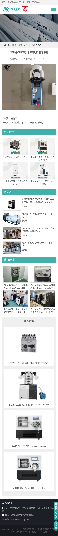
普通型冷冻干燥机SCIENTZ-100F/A (29, 446)
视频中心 (21, 45)
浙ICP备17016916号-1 (23, 532)
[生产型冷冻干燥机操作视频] (15, 146)
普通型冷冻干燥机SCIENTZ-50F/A (29, 488)
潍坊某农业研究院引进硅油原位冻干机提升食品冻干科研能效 (42, 288)
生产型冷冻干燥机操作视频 (15, 157)
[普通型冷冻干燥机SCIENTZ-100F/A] (29, 427)
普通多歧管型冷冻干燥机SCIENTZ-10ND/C (29, 405)
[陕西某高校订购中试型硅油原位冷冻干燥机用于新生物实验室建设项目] (42, 298)
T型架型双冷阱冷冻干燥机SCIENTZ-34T (29, 363)
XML (13, 532)
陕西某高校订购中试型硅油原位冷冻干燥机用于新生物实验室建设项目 (42, 312)
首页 (14, 45)
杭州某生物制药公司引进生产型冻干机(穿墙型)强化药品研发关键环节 (15, 288)
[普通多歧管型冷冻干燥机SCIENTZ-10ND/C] (29, 385)
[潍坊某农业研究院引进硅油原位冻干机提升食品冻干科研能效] (42, 274)
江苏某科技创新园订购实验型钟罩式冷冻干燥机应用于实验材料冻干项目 (15, 312)
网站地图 (53, 529)
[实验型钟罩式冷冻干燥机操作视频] (42, 170)
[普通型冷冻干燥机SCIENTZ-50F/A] (29, 468)
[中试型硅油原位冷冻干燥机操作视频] (42, 146)
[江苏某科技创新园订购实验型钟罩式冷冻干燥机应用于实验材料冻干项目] (15, 298)
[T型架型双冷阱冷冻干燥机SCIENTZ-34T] (29, 344)
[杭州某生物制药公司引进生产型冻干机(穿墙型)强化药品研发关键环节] (15, 274)
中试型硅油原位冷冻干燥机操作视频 (28, 122)
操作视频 (31, 45)
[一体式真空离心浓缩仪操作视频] (15, 170)
